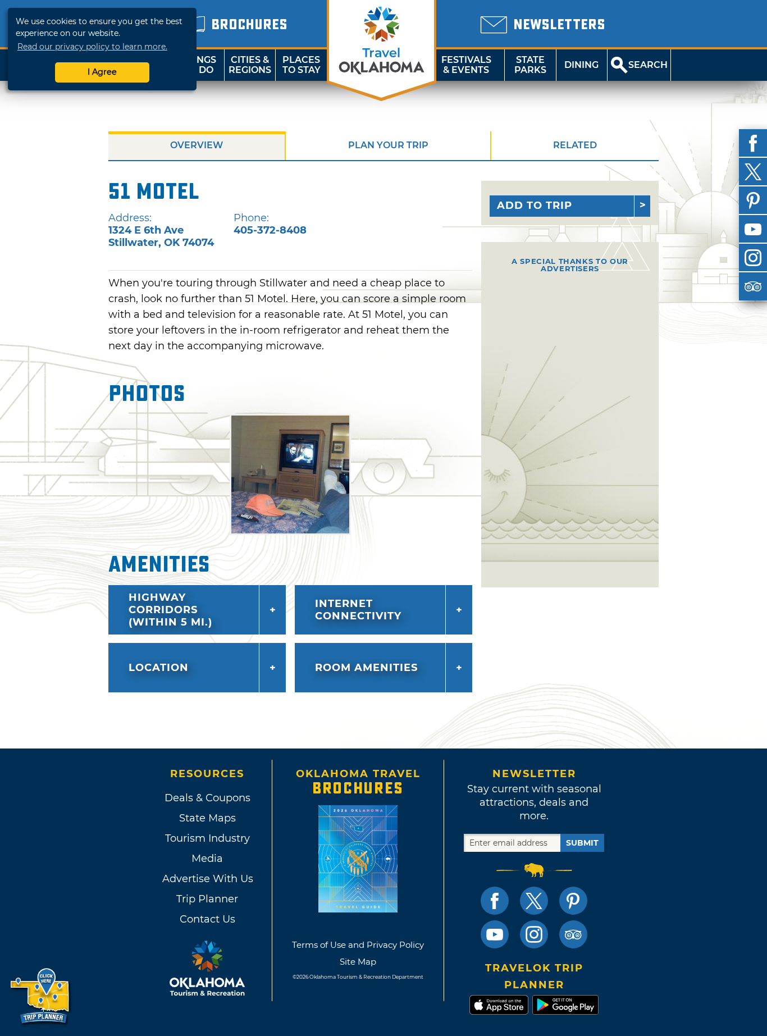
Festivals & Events (466, 64)
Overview (196, 145)
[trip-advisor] (753, 286)
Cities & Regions (250, 64)
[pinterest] (753, 200)
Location (159, 667)
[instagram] (753, 258)
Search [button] (648, 65)
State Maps (207, 818)
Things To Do (198, 64)
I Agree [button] (102, 72)
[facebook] (753, 143)
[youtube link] (495, 934)
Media (207, 858)
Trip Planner (207, 899)
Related (575, 145)
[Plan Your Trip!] (40, 996)
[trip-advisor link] (573, 934)
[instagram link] (534, 934)
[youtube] (753, 229)
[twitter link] (534, 901)
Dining (581, 65)
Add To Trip (534, 205)
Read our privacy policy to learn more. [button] (92, 47)
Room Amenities (366, 667)
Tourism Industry (207, 838)
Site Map (358, 961)
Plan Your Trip (388, 145)
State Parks (530, 64)
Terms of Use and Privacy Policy (358, 944)
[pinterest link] (573, 901)
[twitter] (753, 172)
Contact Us (207, 919)
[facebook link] (495, 901)
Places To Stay (301, 64)
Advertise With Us (207, 879)
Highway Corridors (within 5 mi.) (170, 609)
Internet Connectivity (358, 609)
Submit (582, 843)
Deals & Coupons (207, 798)
